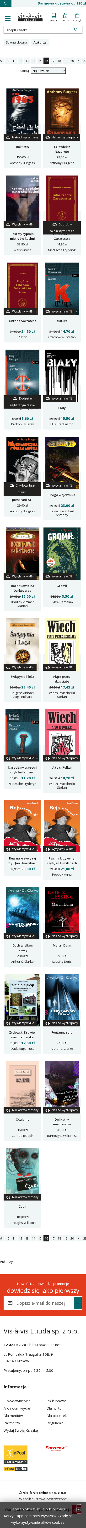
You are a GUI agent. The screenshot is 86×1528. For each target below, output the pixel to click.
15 (40, 61)
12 (20, 61)
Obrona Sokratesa (22, 321)
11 (14, 61)
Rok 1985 (22, 147)
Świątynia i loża (22, 676)
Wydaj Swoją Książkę (21, 1430)
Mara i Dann (62, 945)
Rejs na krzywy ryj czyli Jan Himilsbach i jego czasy (62, 863)
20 (72, 61)
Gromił (62, 586)
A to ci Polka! (62, 767)
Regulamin (55, 1423)
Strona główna (16, 42)
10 (7, 61)
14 (33, 61)
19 (65, 61)
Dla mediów (13, 1415)
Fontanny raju (61, 1032)
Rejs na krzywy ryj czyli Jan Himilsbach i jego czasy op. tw (22, 863)
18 (59, 61)
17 (52, 61)
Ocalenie (22, 1119)
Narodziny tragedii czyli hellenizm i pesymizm (22, 772)
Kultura (62, 321)
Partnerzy (12, 1423)
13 (27, 61)
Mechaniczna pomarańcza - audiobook (22, 500)
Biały (62, 408)
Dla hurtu (54, 1408)
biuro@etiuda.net (46, 1344)
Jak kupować (56, 1400)
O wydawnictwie (17, 1400)
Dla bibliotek (57, 1415)
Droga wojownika (61, 495)
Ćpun (22, 1206)
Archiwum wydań (17, 1408)
